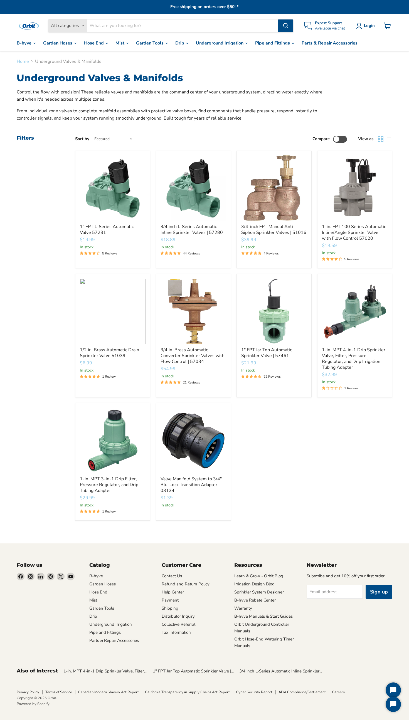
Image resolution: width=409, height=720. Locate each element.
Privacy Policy (28, 692)
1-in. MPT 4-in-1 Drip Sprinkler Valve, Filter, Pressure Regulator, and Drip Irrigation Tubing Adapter (353, 358)
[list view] (388, 139)
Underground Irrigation (220, 43)
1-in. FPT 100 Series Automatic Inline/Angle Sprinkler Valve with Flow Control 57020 (354, 232)
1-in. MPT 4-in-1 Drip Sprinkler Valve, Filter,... (105, 671)
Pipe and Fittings (273, 43)
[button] (366, 26)
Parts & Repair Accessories (330, 43)
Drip (180, 43)
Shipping (170, 608)
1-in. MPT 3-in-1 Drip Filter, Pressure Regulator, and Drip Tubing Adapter (109, 485)
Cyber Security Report (254, 692)
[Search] (285, 25)
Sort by (82, 139)
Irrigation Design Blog (254, 584)
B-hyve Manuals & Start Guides (263, 616)
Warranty (243, 608)
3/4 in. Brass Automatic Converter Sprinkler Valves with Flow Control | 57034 (193, 356)
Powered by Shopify (33, 703)
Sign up (379, 591)
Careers (338, 692)
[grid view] (381, 139)
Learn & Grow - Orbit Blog (258, 576)
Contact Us (172, 576)
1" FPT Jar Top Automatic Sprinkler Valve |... (193, 671)
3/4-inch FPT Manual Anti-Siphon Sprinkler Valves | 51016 (273, 230)
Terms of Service (58, 692)
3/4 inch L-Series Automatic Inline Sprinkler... (280, 671)
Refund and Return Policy (186, 584)
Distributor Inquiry (178, 616)
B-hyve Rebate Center (255, 600)
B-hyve (25, 43)
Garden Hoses (58, 43)
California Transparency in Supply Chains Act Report (187, 692)
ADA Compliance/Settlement (302, 692)
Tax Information (176, 632)
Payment (170, 600)
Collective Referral (178, 624)
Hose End (94, 43)
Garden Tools (150, 43)
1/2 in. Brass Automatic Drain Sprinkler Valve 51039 (109, 353)
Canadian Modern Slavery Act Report (108, 692)
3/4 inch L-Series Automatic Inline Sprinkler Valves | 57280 (192, 230)
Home (23, 61)
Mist (120, 43)
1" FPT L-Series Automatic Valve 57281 (107, 230)
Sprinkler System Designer (259, 592)
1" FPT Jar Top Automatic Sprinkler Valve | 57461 (266, 353)
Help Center (173, 592)
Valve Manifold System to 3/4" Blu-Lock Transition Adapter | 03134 (191, 485)
